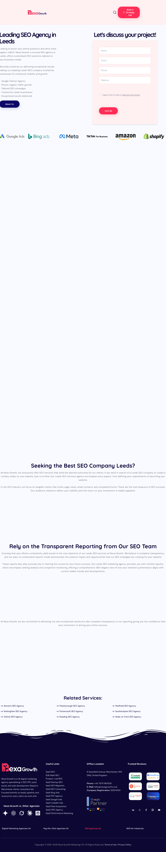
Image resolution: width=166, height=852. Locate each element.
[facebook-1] (146, 810)
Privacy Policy (124, 844)
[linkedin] (133, 810)
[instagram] (153, 810)
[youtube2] (159, 810)
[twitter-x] (140, 810)
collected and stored (131, 95)
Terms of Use (110, 844)
